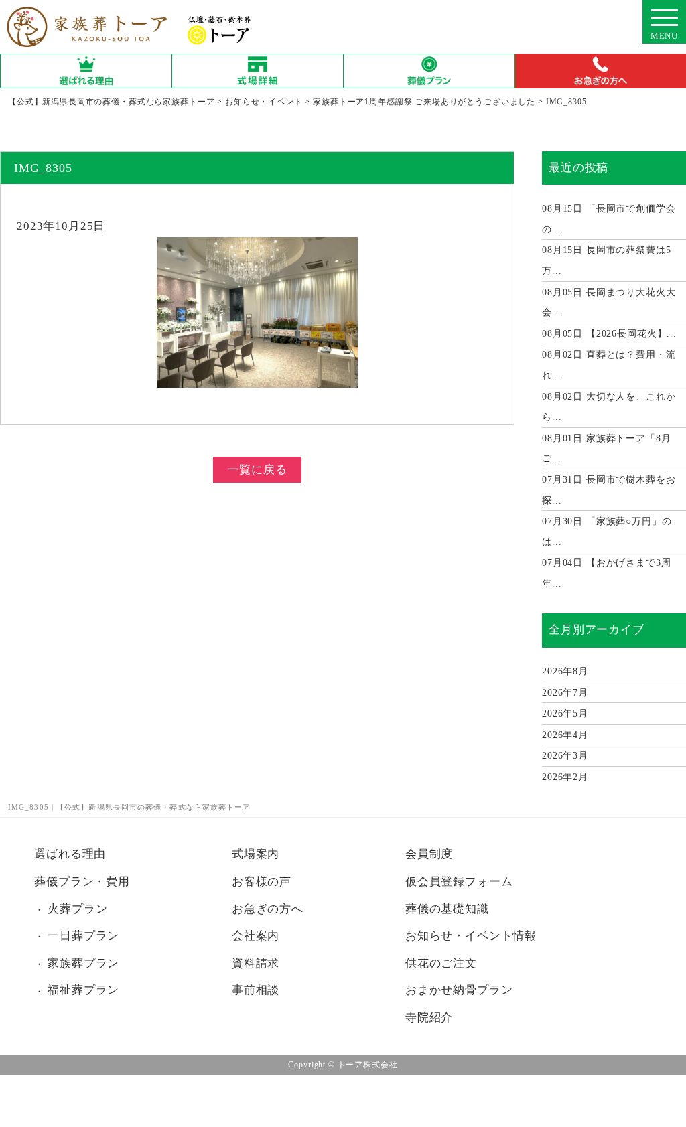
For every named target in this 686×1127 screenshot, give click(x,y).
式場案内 (255, 854)
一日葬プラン (83, 935)
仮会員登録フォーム (459, 881)
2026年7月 (565, 693)
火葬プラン (77, 909)
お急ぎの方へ (267, 909)
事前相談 (255, 990)
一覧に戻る (257, 469)
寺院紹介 (429, 1017)
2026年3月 (565, 756)
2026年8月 (565, 671)
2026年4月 (565, 735)
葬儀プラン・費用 (82, 881)
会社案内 (255, 935)
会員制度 (429, 854)
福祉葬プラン (83, 990)
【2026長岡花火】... (609, 334)
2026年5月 (565, 713)
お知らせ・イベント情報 (471, 935)
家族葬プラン (83, 963)
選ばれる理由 (70, 854)
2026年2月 (565, 777)
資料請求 (255, 963)
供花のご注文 (441, 963)
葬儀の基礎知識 (447, 909)
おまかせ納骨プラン (459, 990)
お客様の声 (261, 881)
